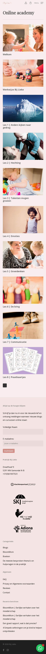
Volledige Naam (10, 427)
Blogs (5, 547)
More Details (23, 36)
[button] (38, 2)
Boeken (6, 556)
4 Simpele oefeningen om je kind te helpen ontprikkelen (22, 629)
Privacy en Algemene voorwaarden (19, 583)
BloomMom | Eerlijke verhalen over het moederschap (21, 609)
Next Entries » (5, 385)
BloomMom (8, 552)
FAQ (5, 579)
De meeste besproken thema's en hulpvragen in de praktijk (18, 562)
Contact (6, 592)
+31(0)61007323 (10, 474)
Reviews (6, 588)
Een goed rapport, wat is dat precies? (20, 623)
